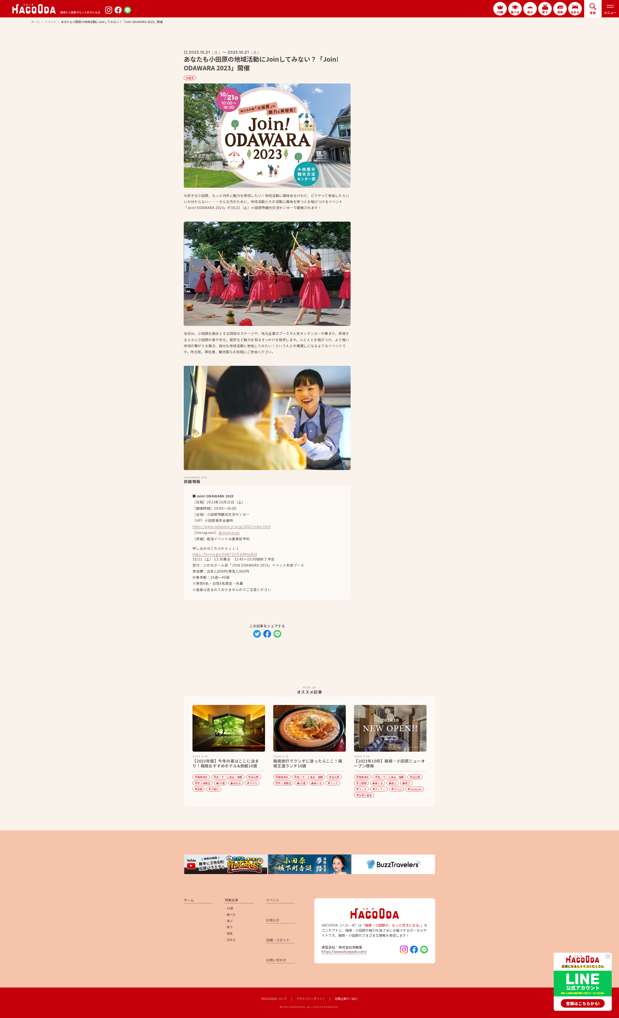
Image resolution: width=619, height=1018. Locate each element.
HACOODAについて (274, 998)
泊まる (235, 783)
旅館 (199, 789)
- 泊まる (230, 939)
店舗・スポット (278, 940)
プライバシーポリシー (310, 998)
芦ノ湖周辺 (202, 783)
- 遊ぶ (229, 920)
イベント (50, 22)
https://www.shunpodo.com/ (344, 952)
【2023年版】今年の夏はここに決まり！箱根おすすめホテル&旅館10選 (225, 763)
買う (406, 783)
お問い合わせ (276, 960)
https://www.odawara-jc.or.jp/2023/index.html (231, 527)
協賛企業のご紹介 (346, 998)
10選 (220, 783)
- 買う (229, 927)
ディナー (378, 789)
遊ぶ (393, 783)
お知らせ (273, 920)
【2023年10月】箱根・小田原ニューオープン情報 (389, 763)
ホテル (252, 783)
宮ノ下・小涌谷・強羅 (228, 777)
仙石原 (253, 777)
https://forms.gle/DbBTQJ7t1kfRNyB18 (224, 555)
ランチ (333, 783)
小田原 (361, 783)
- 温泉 (229, 933)
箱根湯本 (201, 777)
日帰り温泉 (364, 795)
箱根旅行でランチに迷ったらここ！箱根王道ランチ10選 (307, 763)
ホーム (35, 22)
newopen (414, 789)
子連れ (213, 789)
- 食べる (230, 914)
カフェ (396, 789)
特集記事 (231, 900)
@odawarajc (229, 533)
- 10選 (229, 908)
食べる (316, 783)
